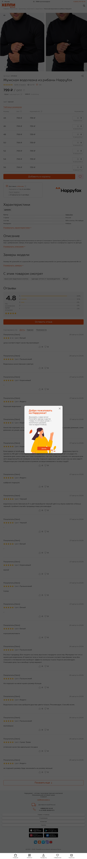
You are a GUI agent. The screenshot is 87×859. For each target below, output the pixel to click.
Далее (44, 448)
